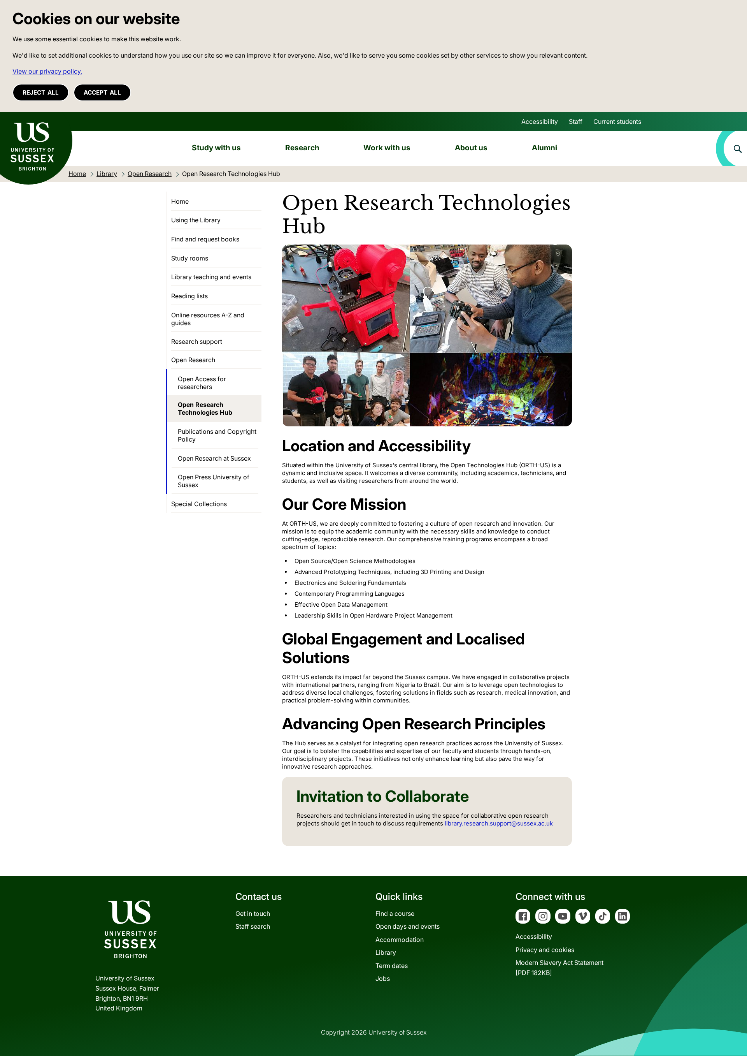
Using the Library (196, 220)
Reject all (41, 92)
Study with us (216, 147)
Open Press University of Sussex (213, 481)
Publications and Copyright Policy (217, 435)
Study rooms (189, 258)
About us (471, 147)
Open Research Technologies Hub (205, 408)
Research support (196, 341)
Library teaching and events (211, 277)
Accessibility (539, 121)
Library (385, 952)
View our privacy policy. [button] (47, 71)
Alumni (544, 147)
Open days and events (407, 926)
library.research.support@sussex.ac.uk (499, 823)
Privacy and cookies (545, 950)
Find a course (394, 913)
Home (180, 201)
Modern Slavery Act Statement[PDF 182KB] (559, 968)
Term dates (391, 966)
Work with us (386, 147)
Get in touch (252, 913)
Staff (575, 121)
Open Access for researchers (202, 383)
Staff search (252, 926)
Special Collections (199, 504)
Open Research (193, 360)
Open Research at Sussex (214, 458)
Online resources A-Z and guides (207, 319)
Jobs (382, 978)
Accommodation (399, 939)
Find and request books (205, 239)
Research (302, 147)
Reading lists (189, 296)
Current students (617, 121)
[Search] (731, 148)
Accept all (102, 92)
